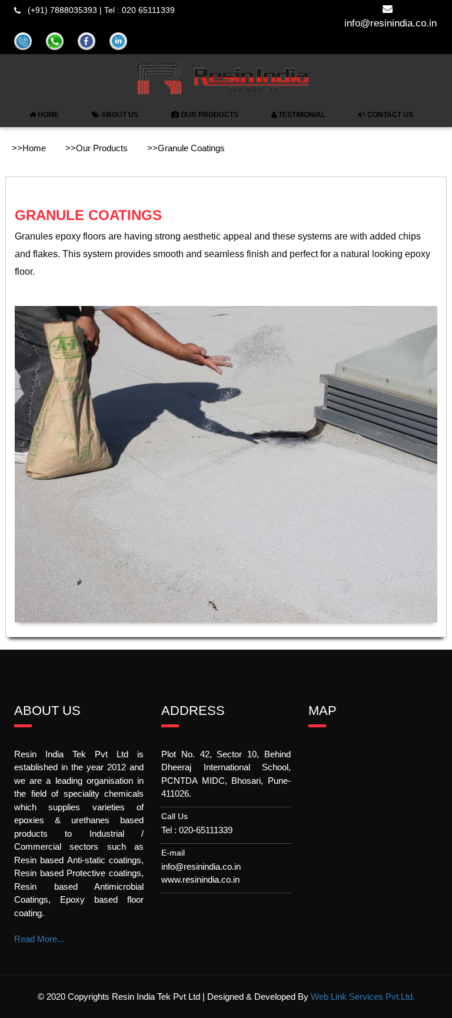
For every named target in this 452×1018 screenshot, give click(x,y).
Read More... (39, 939)
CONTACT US (389, 115)
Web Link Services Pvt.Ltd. (363, 997)
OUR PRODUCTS (208, 115)
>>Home (29, 148)
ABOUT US (118, 115)
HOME (47, 115)
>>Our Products (96, 148)
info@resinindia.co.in (390, 23)
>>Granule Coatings (186, 148)
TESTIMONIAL (301, 115)
